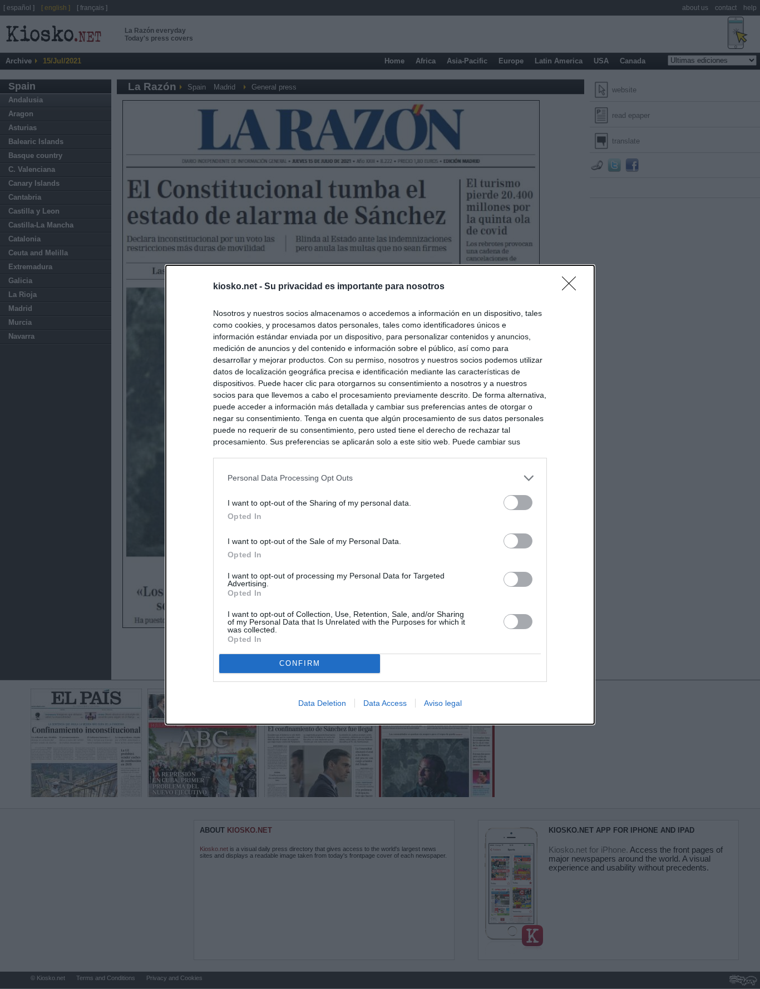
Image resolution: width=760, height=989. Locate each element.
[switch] (518, 502)
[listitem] (380, 478)
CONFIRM (299, 663)
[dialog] (380, 494)
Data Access (385, 703)
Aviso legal (443, 703)
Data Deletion (322, 703)
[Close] (572, 287)
